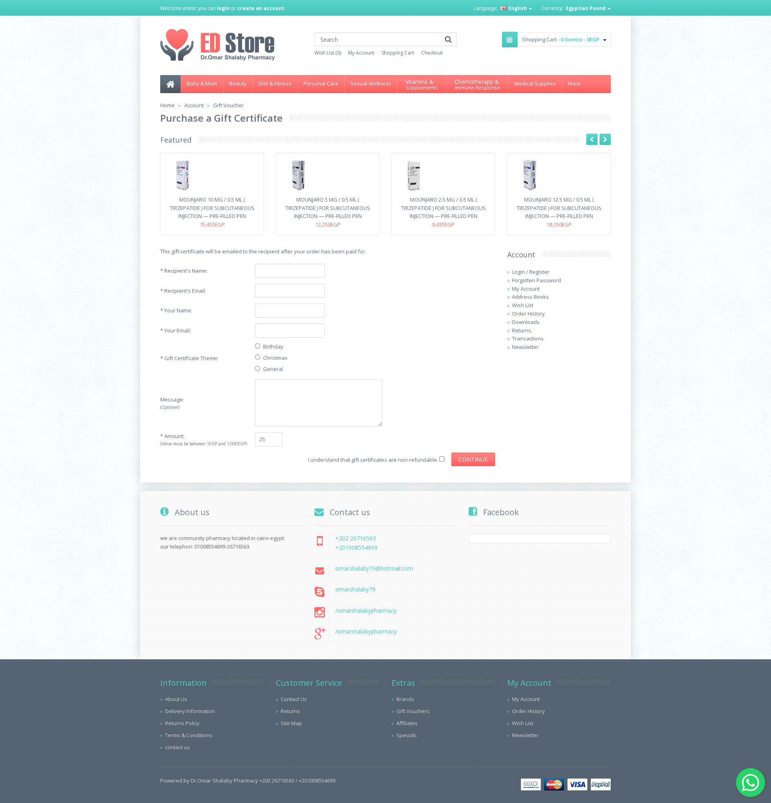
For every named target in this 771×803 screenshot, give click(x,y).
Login (518, 271)
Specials (406, 735)
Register (539, 271)
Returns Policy (182, 723)
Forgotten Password (536, 280)
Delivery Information (190, 711)
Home (167, 105)
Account (194, 105)
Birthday (273, 346)
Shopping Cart (397, 52)
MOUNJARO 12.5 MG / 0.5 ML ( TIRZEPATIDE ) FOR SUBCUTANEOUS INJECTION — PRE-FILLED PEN (559, 208)
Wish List (522, 305)
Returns (521, 330)
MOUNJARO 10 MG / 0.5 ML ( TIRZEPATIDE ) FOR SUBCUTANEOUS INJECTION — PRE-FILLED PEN (212, 208)
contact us (177, 747)
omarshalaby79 (355, 589)
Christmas (275, 357)
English (517, 8)
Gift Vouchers (413, 711)
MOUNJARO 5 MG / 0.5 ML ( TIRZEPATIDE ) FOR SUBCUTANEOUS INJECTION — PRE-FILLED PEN (328, 208)
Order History (528, 313)
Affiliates (407, 723)
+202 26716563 (355, 538)
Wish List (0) (327, 52)
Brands (405, 699)
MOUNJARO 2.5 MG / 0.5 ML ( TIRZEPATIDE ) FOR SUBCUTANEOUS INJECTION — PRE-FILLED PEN (443, 208)
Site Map (291, 723)
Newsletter (525, 347)
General (273, 369)
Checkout (432, 52)
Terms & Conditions (188, 735)
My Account (361, 52)
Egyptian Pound (586, 8)
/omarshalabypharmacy (366, 610)
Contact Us (294, 699)
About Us (176, 699)
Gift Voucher (228, 105)
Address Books (530, 296)
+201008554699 (356, 547)
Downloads (526, 322)
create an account (260, 8)
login (223, 8)
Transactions (528, 338)
